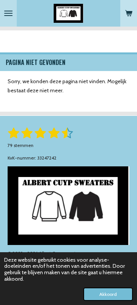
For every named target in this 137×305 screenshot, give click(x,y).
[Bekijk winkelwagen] (128, 13)
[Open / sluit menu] (8, 13)
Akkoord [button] (108, 294)
